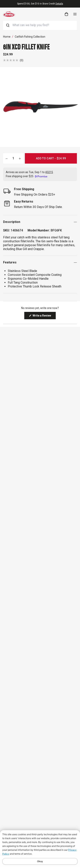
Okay (40, 861)
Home (6, 36)
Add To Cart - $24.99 (51, 158)
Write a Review (44, 316)
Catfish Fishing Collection (30, 36)
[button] (13, 60)
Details (59, 3)
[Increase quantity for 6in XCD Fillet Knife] (20, 158)
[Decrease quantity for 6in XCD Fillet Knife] (7, 158)
